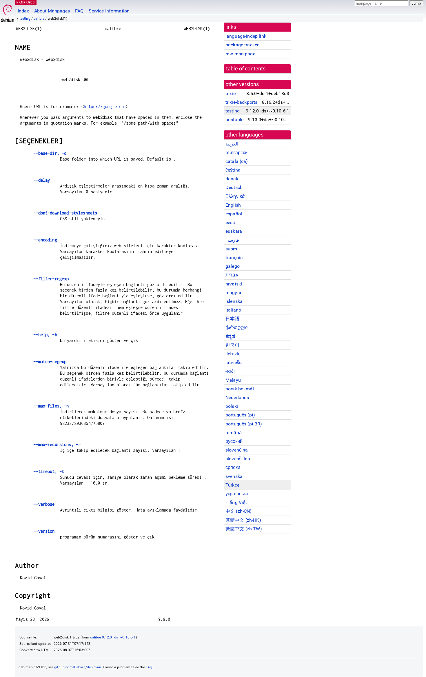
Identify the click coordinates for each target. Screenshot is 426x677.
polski (231, 406)
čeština (233, 170)
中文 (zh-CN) (238, 511)
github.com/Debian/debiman (77, 667)
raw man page (240, 54)
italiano (233, 310)
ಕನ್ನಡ (230, 336)
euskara (233, 231)
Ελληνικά (235, 196)
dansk (231, 178)
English (233, 205)
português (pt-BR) (243, 424)
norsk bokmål (239, 389)
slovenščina (237, 458)
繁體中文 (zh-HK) (243, 520)
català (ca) (236, 161)
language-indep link (245, 36)
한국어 (232, 345)
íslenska (234, 301)
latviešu (233, 362)
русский (234, 441)
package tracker (241, 45)
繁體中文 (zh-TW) (243, 529)
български (236, 152)
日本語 (232, 318)
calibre (39, 19)
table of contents (246, 69)
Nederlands (237, 397)
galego (232, 266)
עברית (231, 275)
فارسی (232, 240)
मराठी (230, 371)
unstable (234, 119)
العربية (231, 144)
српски (232, 467)
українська (237, 493)
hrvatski (233, 284)
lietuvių (233, 353)
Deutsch (234, 187)
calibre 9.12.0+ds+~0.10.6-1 (112, 637)
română (233, 432)
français (234, 257)
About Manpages (52, 11)
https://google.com (105, 106)
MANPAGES (26, 2)
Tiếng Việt (236, 502)
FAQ (79, 11)
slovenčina (236, 450)
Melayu (233, 380)
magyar (233, 292)
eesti (230, 222)
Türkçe (232, 485)
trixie (230, 93)
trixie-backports (241, 102)
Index (23, 11)
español (233, 213)
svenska (234, 476)
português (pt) (240, 415)
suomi (232, 249)
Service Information (109, 11)
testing (24, 19)
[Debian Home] (7, 11)
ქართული (236, 327)
